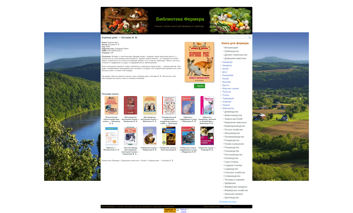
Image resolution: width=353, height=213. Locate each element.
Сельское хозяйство (234, 172)
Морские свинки (230, 88)
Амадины (227, 65)
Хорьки (226, 105)
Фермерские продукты (235, 187)
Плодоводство (231, 140)
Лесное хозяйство (233, 129)
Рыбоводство (231, 158)
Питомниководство (234, 137)
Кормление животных (235, 122)
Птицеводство (231, 147)
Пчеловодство (231, 151)
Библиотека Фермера (180, 19)
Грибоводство (231, 51)
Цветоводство (231, 197)
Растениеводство (233, 154)
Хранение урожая (233, 194)
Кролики (226, 82)
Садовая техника (233, 165)
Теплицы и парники (234, 179)
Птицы (225, 95)
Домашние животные (235, 58)
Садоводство (231, 169)
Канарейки (227, 75)
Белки (225, 69)
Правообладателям (212, 207)
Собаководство (232, 176)
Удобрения (230, 183)
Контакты (228, 207)
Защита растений (233, 119)
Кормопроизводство (234, 126)
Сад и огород (231, 162)
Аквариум (227, 62)
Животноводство (233, 115)
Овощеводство (232, 133)
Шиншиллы (228, 108)
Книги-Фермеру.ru (108, 207)
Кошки (225, 78)
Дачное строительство (235, 55)
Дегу (224, 72)
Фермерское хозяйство (236, 190)
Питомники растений (227, 202)
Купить (201, 86)
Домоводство (231, 112)
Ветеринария (231, 47)
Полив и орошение (234, 144)
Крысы (225, 85)
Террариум (228, 98)
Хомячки (226, 102)
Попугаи (226, 92)
